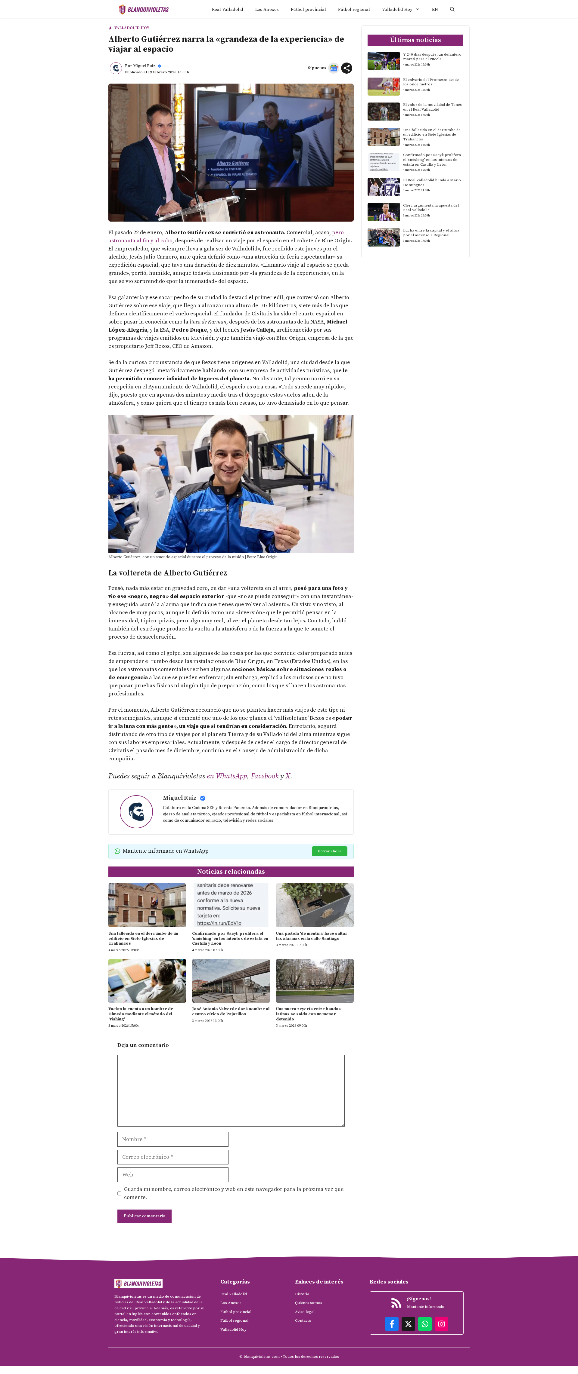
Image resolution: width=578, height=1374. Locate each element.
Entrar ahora (329, 851)
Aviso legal (305, 1311)
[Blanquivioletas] (143, 9)
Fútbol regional (354, 9)
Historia (302, 1294)
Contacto (303, 1320)
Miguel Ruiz (144, 65)
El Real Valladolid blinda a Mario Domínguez (432, 182)
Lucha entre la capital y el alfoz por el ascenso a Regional (431, 233)
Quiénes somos (308, 1302)
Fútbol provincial (308, 9)
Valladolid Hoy (397, 9)
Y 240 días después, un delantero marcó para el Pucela (432, 56)
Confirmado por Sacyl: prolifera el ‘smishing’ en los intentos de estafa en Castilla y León (230, 938)
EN (435, 9)
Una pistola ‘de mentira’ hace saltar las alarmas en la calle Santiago (311, 936)
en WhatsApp (227, 776)
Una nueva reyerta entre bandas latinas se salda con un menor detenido (308, 1014)
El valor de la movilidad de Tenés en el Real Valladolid (432, 107)
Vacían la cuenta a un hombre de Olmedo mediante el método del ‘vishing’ (140, 1014)
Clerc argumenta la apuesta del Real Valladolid (431, 207)
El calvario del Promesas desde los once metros (431, 82)
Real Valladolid (227, 9)
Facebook (264, 776)
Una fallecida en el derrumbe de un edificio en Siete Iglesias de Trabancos (143, 938)
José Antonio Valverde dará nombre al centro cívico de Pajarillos (230, 1011)
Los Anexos (267, 9)
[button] (452, 9)
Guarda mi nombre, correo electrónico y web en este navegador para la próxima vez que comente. (234, 1193)
